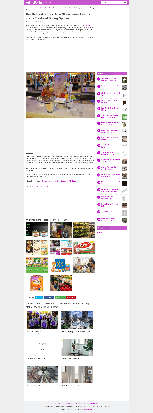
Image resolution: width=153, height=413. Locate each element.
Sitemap (57, 403)
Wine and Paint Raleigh (34, 332)
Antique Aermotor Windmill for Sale (38, 386)
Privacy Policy (94, 403)
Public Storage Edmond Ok (36, 359)
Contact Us (64, 403)
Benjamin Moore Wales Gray (70, 359)
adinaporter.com (87, 409)
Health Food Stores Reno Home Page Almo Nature (41, 236)
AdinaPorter (34, 2)
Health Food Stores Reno (40, 186)
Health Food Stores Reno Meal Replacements (87, 253)
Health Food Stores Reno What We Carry (61, 236)
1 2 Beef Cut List (106, 211)
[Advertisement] (60, 56)
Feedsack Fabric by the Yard (110, 86)
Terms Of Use (79, 403)
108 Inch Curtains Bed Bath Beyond (73, 386)
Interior (48, 3)
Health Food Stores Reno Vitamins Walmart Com (64, 271)
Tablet (56, 181)
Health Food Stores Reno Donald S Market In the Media (66, 253)
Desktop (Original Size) (68, 181)
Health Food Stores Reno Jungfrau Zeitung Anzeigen (42, 253)
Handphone (46, 181)
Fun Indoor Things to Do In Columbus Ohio (75, 332)
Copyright (71, 403)
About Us (86, 403)
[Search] (125, 2)
